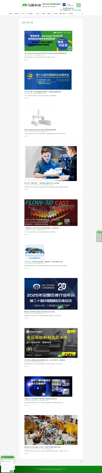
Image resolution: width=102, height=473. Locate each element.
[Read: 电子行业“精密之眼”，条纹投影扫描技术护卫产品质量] (50, 163)
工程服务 (43, 13)
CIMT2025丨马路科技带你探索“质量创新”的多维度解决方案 (43, 262)
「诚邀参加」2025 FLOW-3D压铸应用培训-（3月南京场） (42, 228)
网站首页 (10, 13)
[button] (82, 13)
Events (30, 131)
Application (26, 131)
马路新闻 (38, 55)
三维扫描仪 (16, 13)
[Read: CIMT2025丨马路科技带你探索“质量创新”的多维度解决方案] (34, 251)
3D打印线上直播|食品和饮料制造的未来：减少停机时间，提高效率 (44, 360)
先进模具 (48, 13)
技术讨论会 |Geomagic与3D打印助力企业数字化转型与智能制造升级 (45, 53)
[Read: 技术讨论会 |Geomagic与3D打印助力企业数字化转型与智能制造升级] (48, 40)
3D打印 (37, 13)
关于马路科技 (70, 13)
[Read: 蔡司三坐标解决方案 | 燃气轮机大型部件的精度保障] (40, 117)
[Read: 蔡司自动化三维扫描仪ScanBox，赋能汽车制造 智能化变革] (51, 429)
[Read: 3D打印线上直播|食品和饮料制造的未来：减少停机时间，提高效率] (51, 342)
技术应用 (55, 13)
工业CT (23, 13)
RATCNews (30, 55)
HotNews (26, 55)
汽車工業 (43, 184)
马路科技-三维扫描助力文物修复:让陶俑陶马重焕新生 (40, 399)
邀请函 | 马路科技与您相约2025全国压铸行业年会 (39, 312)
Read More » (26, 59)
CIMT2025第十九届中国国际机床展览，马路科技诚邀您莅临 (42, 92)
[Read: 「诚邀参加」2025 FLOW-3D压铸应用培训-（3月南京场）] (51, 212)
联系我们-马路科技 (62, 13)
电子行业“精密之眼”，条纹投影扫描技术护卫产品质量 (41, 183)
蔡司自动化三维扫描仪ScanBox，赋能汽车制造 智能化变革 (42, 447)
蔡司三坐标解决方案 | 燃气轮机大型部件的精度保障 (40, 130)
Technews (35, 55)
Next (81, 461)
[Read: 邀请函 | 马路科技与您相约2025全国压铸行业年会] (51, 293)
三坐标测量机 (30, 13)
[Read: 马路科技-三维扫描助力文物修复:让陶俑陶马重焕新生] (48, 386)
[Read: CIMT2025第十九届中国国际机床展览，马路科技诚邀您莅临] (48, 79)
